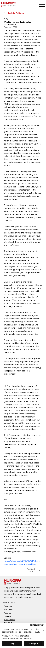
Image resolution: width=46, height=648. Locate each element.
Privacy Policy (10, 622)
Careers (7, 616)
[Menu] (42, 4)
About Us (8, 609)
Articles (7, 613)
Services (8, 606)
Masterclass (9, 619)
